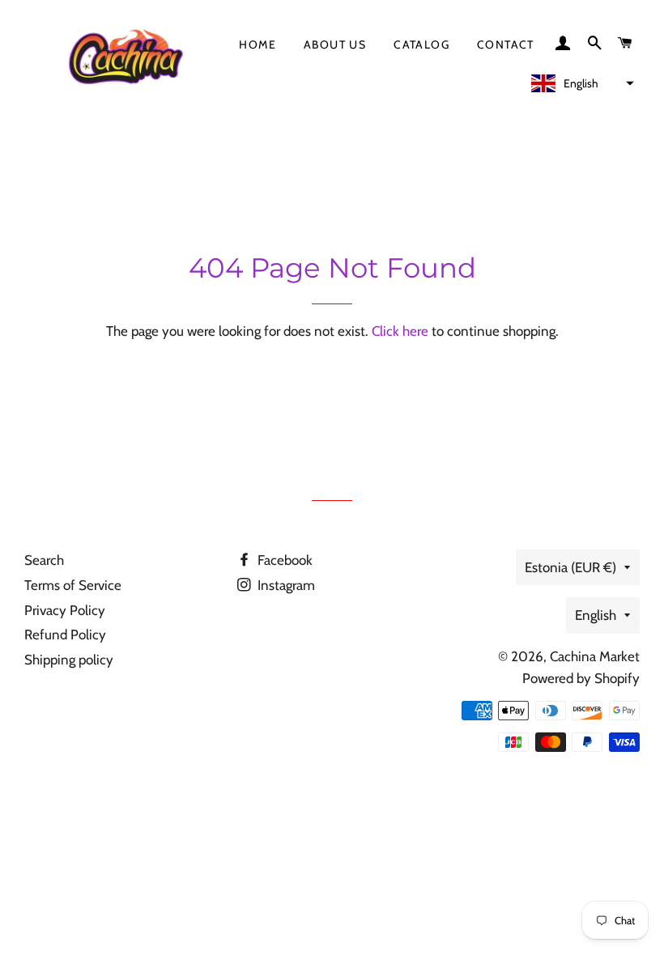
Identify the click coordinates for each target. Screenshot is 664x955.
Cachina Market (595, 656)
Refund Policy (65, 634)
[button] (580, 83)
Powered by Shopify (581, 678)
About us (335, 44)
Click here (400, 331)
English (595, 615)
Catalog (421, 44)
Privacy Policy (64, 610)
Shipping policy (68, 660)
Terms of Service (72, 585)
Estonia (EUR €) (570, 567)
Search (44, 560)
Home (257, 44)
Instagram (284, 585)
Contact (505, 44)
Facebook (283, 560)
